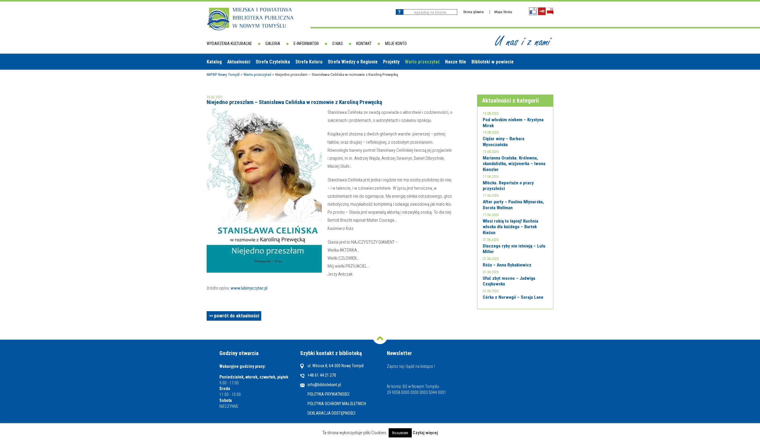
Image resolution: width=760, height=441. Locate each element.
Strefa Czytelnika (273, 62)
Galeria (272, 43)
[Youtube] (542, 11)
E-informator (306, 43)
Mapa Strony (503, 12)
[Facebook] (533, 11)
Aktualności (238, 62)
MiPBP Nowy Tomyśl (223, 74)
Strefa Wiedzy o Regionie (353, 62)
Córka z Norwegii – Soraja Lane (513, 297)
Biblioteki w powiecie (492, 62)
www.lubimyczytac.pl (249, 288)
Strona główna (473, 12)
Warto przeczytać (422, 62)
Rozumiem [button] (400, 433)
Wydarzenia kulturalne (229, 43)
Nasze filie (455, 62)
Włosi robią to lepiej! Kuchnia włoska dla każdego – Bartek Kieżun (510, 226)
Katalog (214, 62)
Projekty (391, 62)
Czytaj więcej (425, 433)
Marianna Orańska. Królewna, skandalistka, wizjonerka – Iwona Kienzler (514, 163)
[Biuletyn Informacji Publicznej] (550, 11)
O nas (337, 43)
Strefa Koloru (308, 62)
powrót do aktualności (236, 316)
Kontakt (364, 43)
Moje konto (396, 43)
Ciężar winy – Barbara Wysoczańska (503, 141)
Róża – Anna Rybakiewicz (507, 265)
